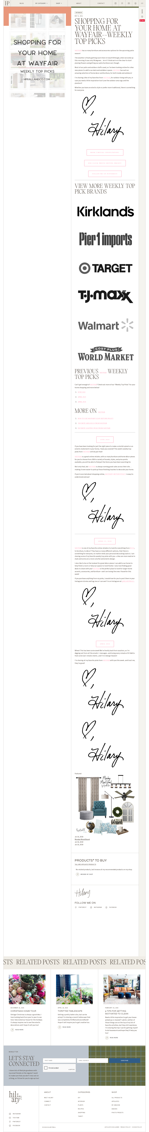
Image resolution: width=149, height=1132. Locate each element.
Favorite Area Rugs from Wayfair (92, 423)
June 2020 (81, 392)
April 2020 (82, 397)
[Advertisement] (105, 934)
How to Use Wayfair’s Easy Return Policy (95, 418)
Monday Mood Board (82, 839)
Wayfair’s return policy (115, 474)
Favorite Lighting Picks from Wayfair (94, 428)
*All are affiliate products (85, 864)
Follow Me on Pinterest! (105, 173)
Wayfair (78, 50)
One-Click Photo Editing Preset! (105, 163)
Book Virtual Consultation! (105, 152)
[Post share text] (142, 16)
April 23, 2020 (105, 541)
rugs (132, 548)
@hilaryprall (128, 581)
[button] (42, 3)
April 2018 (82, 402)
